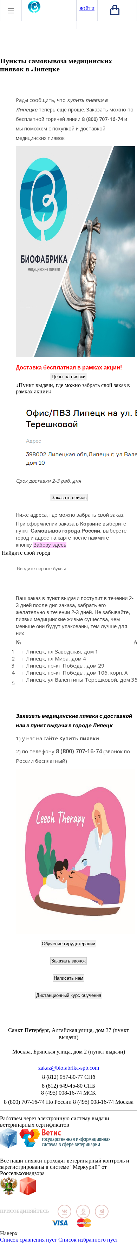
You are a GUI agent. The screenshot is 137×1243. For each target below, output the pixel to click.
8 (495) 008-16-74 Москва (103, 1102)
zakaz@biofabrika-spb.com (68, 1068)
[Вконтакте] (64, 1211)
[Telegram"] (102, 1211)
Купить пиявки (79, 738)
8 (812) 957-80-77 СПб (68, 1077)
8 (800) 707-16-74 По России (38, 1102)
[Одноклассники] (83, 1211)
